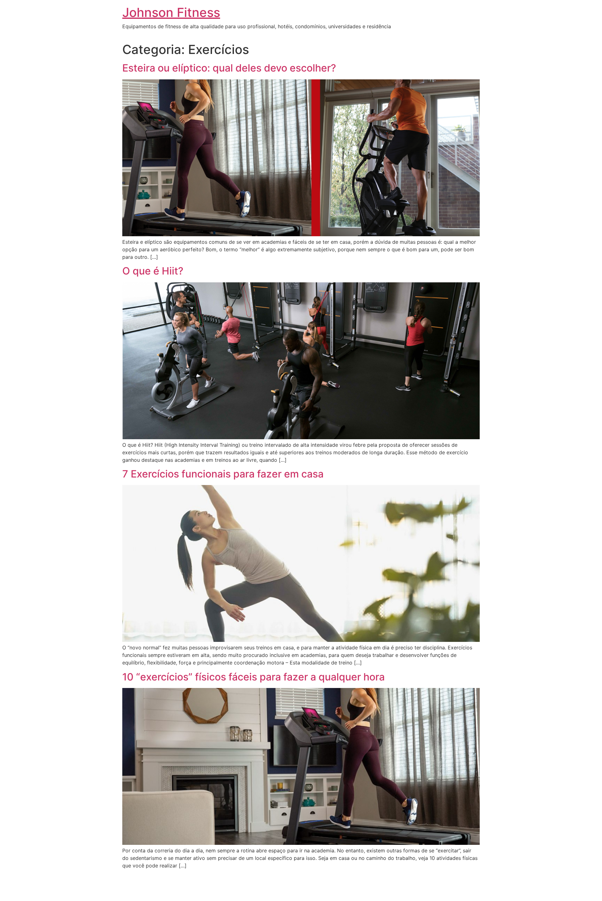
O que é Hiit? (152, 271)
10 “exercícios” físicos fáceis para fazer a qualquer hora (253, 677)
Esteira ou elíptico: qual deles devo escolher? (229, 68)
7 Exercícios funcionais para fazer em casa (223, 474)
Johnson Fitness (171, 12)
